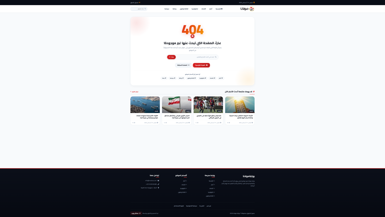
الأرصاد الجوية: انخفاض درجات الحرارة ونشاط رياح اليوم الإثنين (241, 116)
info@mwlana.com (151, 180)
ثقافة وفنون (209, 196)
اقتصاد (211, 188)
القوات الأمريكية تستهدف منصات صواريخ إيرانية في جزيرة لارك (147, 116)
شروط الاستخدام (179, 206)
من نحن (209, 206)
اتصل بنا (201, 206)
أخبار (212, 185)
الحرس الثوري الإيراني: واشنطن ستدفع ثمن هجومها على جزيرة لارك (177, 116)
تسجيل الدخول (134, 2)
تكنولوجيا (210, 192)
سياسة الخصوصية (191, 206)
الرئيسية (211, 181)
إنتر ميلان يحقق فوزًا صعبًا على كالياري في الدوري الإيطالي (209, 116)
